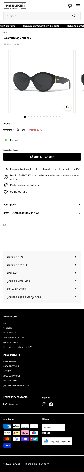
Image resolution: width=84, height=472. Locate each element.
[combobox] (42, 16)
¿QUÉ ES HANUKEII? (12, 375)
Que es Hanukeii (10, 342)
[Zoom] (67, 107)
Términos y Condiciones (13, 337)
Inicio (5, 32)
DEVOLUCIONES (10, 380)
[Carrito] (69, 6)
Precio (6, 123)
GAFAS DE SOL (10, 361)
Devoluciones (9, 332)
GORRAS (7, 371)
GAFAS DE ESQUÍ (11, 366)
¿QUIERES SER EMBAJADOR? (16, 385)
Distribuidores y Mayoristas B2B (17, 347)
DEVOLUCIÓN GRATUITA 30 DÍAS (21, 213)
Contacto (7, 327)
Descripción (9, 204)
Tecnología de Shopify (37, 464)
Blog (5, 323)
